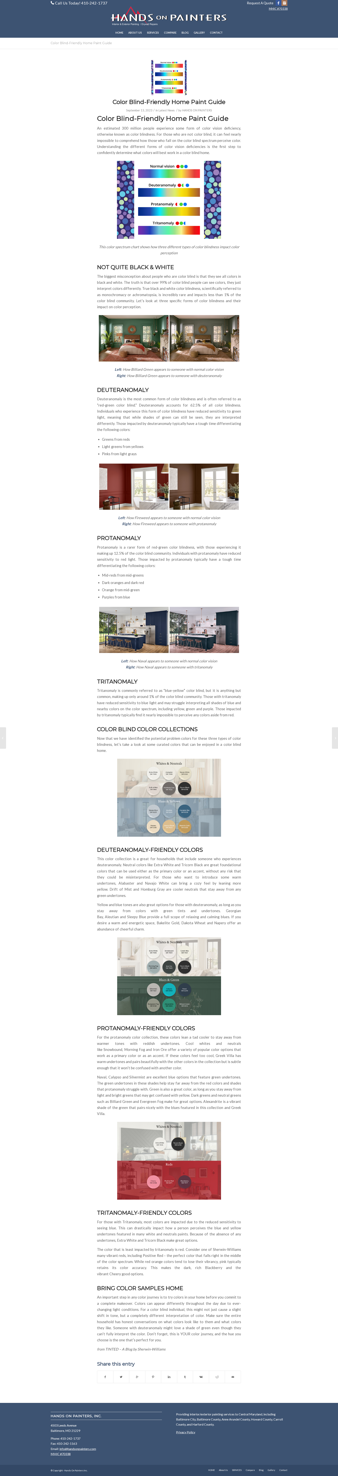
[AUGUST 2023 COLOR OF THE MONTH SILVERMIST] (3, 738)
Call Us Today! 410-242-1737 (81, 3)
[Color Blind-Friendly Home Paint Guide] (169, 77)
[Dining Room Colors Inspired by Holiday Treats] (335, 738)
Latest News (166, 110)
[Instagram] (284, 3)
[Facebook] (278, 3)
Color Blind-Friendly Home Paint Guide (81, 43)
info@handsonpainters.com (77, 1449)
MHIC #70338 (278, 8)
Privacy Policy (185, 1432)
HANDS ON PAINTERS (197, 110)
